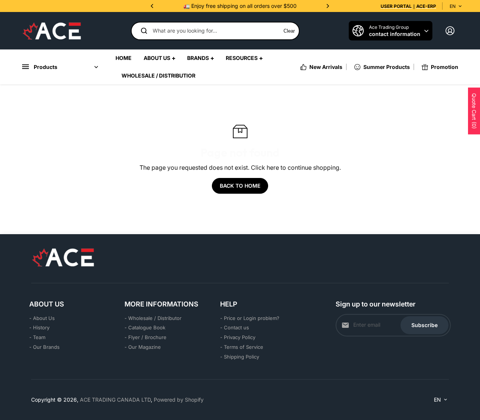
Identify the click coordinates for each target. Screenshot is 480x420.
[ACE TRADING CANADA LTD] (52, 30)
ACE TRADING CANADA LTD (115, 399)
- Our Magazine (142, 347)
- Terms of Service (241, 347)
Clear (289, 31)
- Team (37, 337)
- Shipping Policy (239, 357)
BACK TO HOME (240, 185)
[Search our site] (144, 31)
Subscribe (424, 325)
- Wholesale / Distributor (153, 318)
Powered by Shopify (179, 399)
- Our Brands (44, 347)
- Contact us (234, 327)
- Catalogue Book (144, 327)
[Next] (327, 6)
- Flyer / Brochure (145, 337)
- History (39, 327)
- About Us (42, 318)
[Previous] (152, 6)
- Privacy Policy (237, 337)
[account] (450, 30)
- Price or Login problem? (249, 318)
